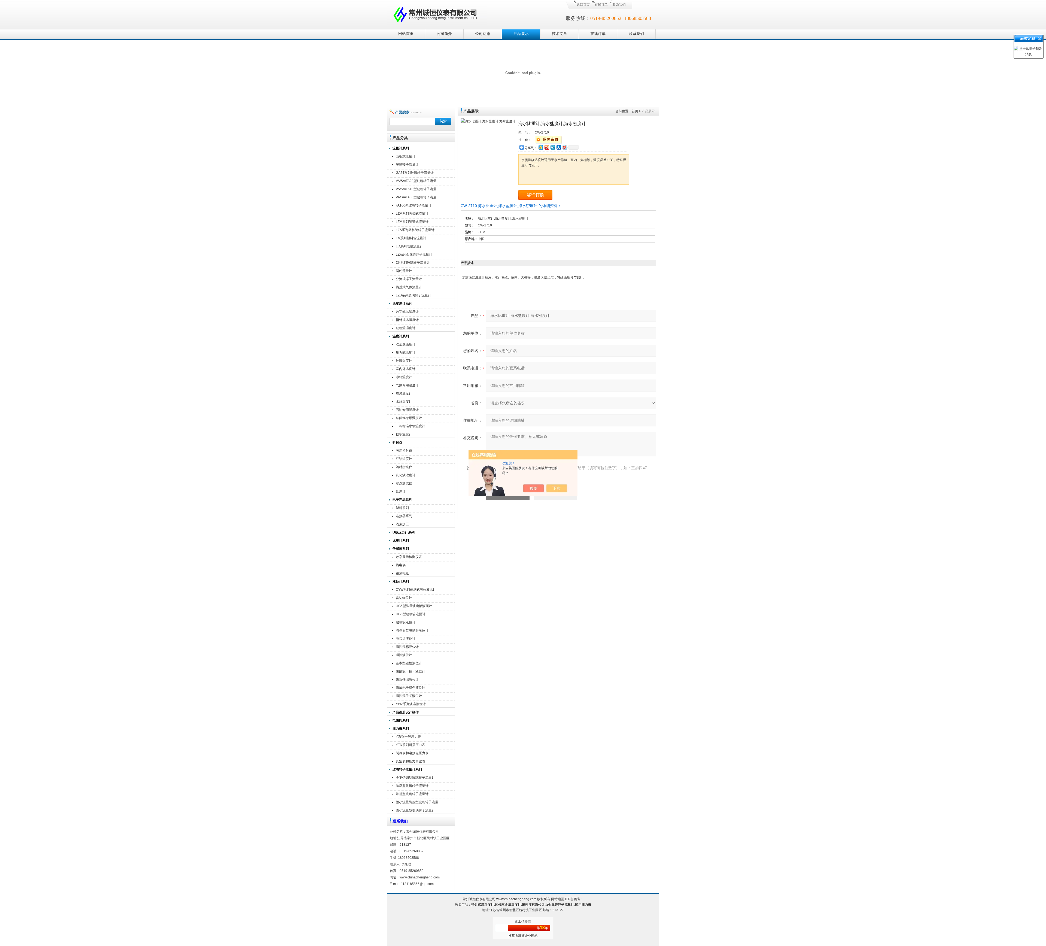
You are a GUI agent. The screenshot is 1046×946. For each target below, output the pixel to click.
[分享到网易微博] (564, 147)
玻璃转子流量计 (407, 164)
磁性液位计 (404, 655)
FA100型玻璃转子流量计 (413, 205)
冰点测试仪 (404, 483)
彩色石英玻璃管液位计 (412, 630)
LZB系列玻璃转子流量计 (413, 295)
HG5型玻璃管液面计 (410, 614)
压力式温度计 (405, 352)
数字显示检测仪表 (409, 557)
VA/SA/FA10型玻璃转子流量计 (416, 189)
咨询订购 (535, 195)
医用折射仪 (404, 451)
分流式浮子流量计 (409, 279)
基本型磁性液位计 (409, 663)
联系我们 (619, 5)
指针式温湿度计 (407, 320)
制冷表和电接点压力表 (412, 753)
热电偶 (401, 565)
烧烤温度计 (404, 393)
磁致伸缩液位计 (407, 679)
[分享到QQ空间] (540, 147)
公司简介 (444, 34)
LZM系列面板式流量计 (412, 214)
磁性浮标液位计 (407, 647)
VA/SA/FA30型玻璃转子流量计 (416, 198)
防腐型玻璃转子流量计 (412, 786)
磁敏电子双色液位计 (410, 688)
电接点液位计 (405, 639)
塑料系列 (402, 508)
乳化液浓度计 (405, 475)
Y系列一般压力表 (408, 737)
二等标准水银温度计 (410, 426)
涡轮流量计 (404, 271)
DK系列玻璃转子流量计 (413, 263)
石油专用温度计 (407, 410)
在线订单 (601, 5)
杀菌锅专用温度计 (409, 418)
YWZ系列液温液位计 (411, 704)
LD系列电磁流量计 (409, 246)
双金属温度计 (405, 344)
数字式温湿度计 (407, 312)
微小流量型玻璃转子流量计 (415, 810)
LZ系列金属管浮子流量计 (414, 254)
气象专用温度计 (407, 385)
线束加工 (402, 524)
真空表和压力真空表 (410, 761)
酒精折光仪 (404, 467)
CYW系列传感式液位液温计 (416, 590)
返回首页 (583, 5)
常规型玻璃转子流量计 (412, 794)
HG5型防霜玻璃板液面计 (414, 606)
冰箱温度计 (404, 377)
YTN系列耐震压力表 (410, 745)
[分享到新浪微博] (546, 147)
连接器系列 (404, 516)
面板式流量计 (405, 156)
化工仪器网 (523, 921)
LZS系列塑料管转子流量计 (415, 230)
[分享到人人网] (558, 147)
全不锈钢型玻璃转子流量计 (415, 778)
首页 (635, 111)
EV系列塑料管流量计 (411, 238)
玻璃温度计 (404, 361)
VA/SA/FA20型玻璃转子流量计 (416, 181)
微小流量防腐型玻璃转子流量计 (417, 802)
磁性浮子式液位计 (409, 696)
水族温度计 (404, 402)
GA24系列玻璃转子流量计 (415, 173)
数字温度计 (404, 434)
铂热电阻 (402, 573)
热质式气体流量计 (409, 287)
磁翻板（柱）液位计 (410, 671)
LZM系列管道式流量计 (412, 222)
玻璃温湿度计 (405, 328)
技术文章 (559, 34)
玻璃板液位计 (405, 622)
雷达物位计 (404, 598)
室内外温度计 (405, 369)
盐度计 (401, 491)
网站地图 (557, 899)
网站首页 (405, 34)
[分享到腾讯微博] (552, 147)
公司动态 (482, 34)
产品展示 (521, 34)
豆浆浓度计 (404, 459)
